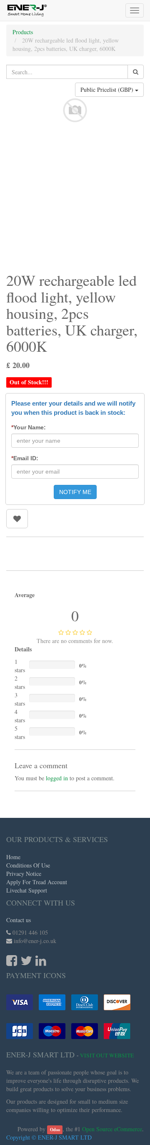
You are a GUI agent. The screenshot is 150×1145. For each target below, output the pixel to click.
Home (13, 857)
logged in (57, 778)
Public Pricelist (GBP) (107, 89)
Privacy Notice (23, 874)
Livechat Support (26, 890)
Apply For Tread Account (36, 882)
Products (22, 32)
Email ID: (24, 458)
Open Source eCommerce (112, 1129)
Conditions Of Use (28, 865)
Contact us (18, 920)
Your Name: (28, 427)
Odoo (55, 1129)
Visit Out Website (107, 1055)
